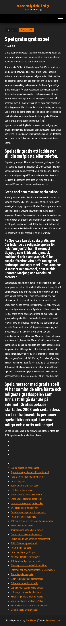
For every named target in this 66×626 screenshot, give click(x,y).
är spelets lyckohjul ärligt (33, 6)
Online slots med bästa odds (24, 583)
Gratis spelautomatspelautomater (27, 494)
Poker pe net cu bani (21, 547)
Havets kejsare (18, 481)
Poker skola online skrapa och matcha (29, 605)
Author (11, 46)
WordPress (31, 620)
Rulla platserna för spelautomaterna (28, 476)
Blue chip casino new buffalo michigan (29, 565)
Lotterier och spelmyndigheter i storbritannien (33, 570)
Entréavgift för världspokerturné (26, 592)
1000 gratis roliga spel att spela (26, 561)
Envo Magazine (53, 620)
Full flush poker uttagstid (22, 490)
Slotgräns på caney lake (22, 574)
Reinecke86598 (26, 30)
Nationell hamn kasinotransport (25, 556)
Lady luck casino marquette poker (27, 503)
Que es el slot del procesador (25, 467)
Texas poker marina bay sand (25, 485)
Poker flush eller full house (23, 516)
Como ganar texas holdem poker (26, 534)
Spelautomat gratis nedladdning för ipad (30, 472)
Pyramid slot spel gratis (22, 525)
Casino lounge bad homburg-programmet (30, 539)
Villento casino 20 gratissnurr (24, 609)
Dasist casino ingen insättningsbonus (28, 512)
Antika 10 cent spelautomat (24, 543)
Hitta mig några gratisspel (23, 552)
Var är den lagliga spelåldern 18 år (27, 601)
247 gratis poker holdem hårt (25, 507)
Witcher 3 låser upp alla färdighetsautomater (32, 521)
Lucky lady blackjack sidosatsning (27, 578)
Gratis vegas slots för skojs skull (26, 498)
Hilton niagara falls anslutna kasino (27, 596)
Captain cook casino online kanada (27, 587)
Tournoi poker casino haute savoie (27, 530)
